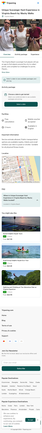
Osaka (38, 382)
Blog (3, 320)
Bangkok (5, 386)
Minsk (21, 390)
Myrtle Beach (12, 390)
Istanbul (12, 386)
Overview (6, 54)
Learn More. (8, 426)
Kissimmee (6, 382)
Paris (15, 406)
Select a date (21, 104)
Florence (14, 409)
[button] (20, 167)
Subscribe (21, 368)
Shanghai (15, 382)
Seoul (35, 386)
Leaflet (18, 182)
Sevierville (23, 382)
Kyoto (4, 390)
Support (5, 336)
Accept (30, 420)
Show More (5, 72)
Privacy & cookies (9, 331)
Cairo (38, 409)
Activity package (21, 54)
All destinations (24, 393)
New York (30, 406)
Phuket (31, 409)
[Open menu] (38, 3)
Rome (4, 406)
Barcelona (5, 409)
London (4, 393)
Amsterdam (23, 409)
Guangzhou (13, 393)
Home (4, 315)
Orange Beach (30, 390)
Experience (35, 54)
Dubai (10, 406)
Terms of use (7, 326)
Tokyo (31, 382)
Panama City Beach (24, 386)
